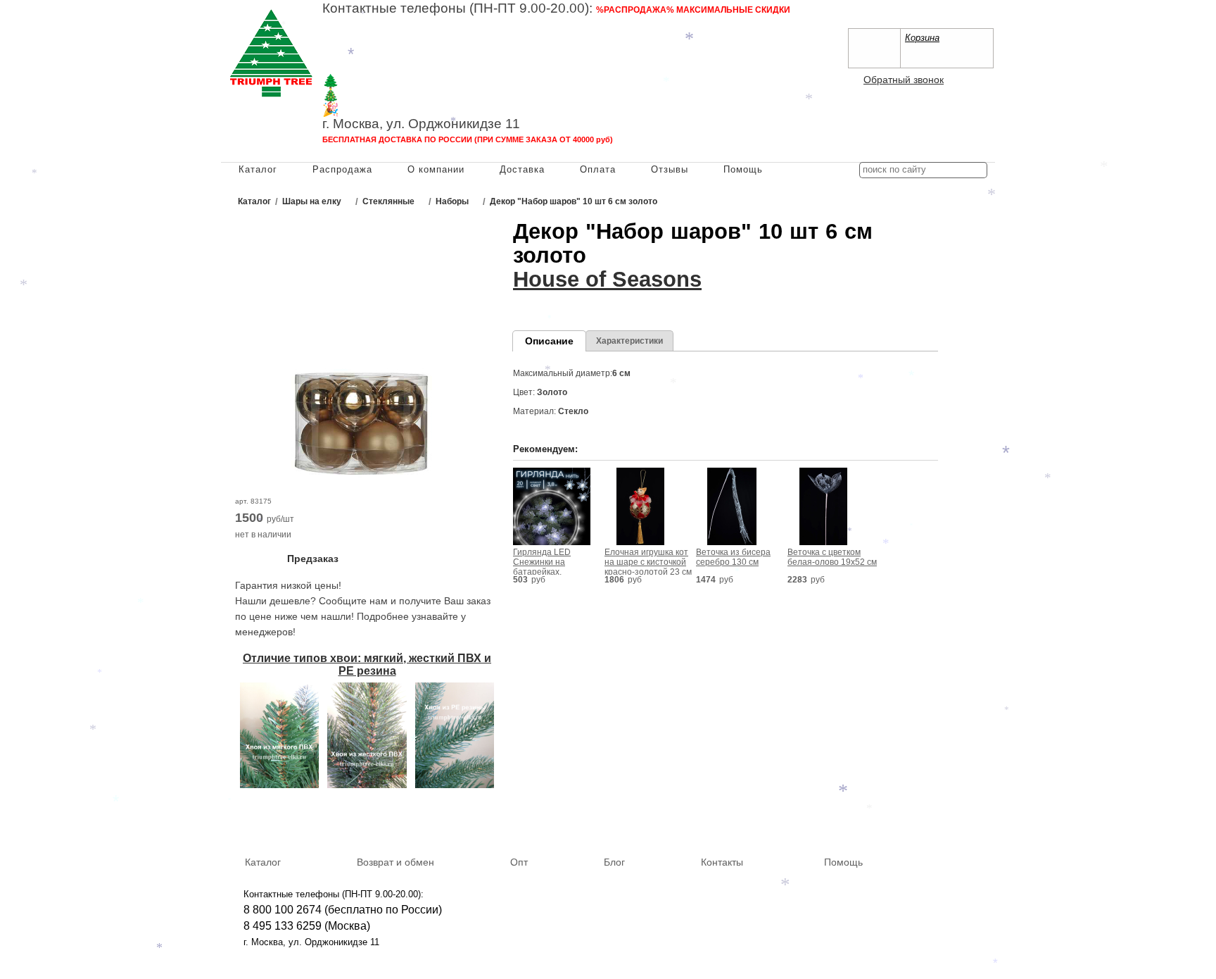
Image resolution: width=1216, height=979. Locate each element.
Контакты (722, 862)
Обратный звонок (903, 79)
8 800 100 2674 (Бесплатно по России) (422, 24)
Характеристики (629, 341)
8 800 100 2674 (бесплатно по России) (342, 910)
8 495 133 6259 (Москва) (385, 39)
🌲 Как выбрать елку (387, 81)
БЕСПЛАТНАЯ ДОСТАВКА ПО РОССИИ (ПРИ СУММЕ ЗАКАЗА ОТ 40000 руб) (467, 139)
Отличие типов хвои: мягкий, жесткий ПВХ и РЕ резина (367, 664)
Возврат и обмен (395, 862)
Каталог (258, 169)
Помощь (743, 169)
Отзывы (669, 169)
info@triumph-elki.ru (653, 53)
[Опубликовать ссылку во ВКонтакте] (918, 820)
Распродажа (342, 169)
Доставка (522, 169)
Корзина (922, 37)
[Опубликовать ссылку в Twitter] (979, 819)
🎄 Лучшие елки (372, 95)
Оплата (598, 169)
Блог (614, 862)
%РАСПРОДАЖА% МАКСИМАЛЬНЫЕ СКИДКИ (693, 10)
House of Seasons (607, 279)
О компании (435, 169)
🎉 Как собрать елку (386, 109)
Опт (519, 862)
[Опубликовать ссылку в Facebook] (939, 819)
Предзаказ (312, 558)
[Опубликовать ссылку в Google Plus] (959, 819)
